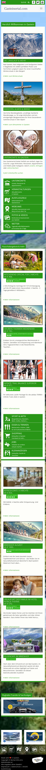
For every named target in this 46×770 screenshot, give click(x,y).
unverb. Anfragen (36, 166)
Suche (24, 2)
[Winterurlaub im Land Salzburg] (23, 45)
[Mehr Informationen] (23, 261)
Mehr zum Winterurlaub (13, 76)
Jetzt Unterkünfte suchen (13, 173)
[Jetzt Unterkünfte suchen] (23, 142)
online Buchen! (13, 168)
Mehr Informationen (12, 300)
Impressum (5, 767)
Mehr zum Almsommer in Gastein (17, 125)
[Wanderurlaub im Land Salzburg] (23, 93)
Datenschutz (16, 767)
